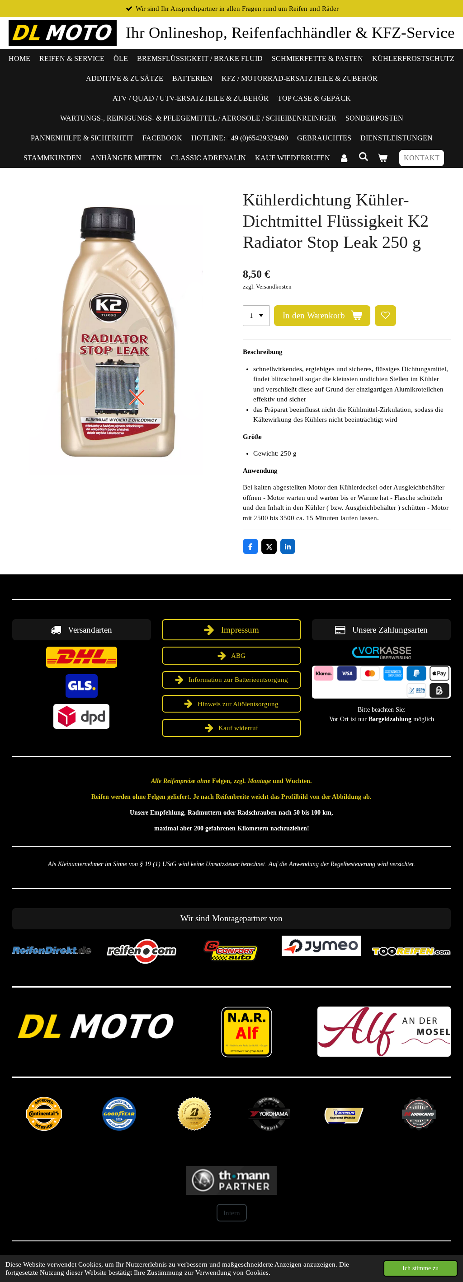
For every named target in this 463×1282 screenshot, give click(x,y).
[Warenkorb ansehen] (382, 158)
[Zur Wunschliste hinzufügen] (385, 315)
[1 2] (256, 315)
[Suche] (363, 156)
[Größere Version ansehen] (81, 657)
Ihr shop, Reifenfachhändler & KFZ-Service (290, 33)
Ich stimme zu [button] (420, 1268)
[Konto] (344, 158)
